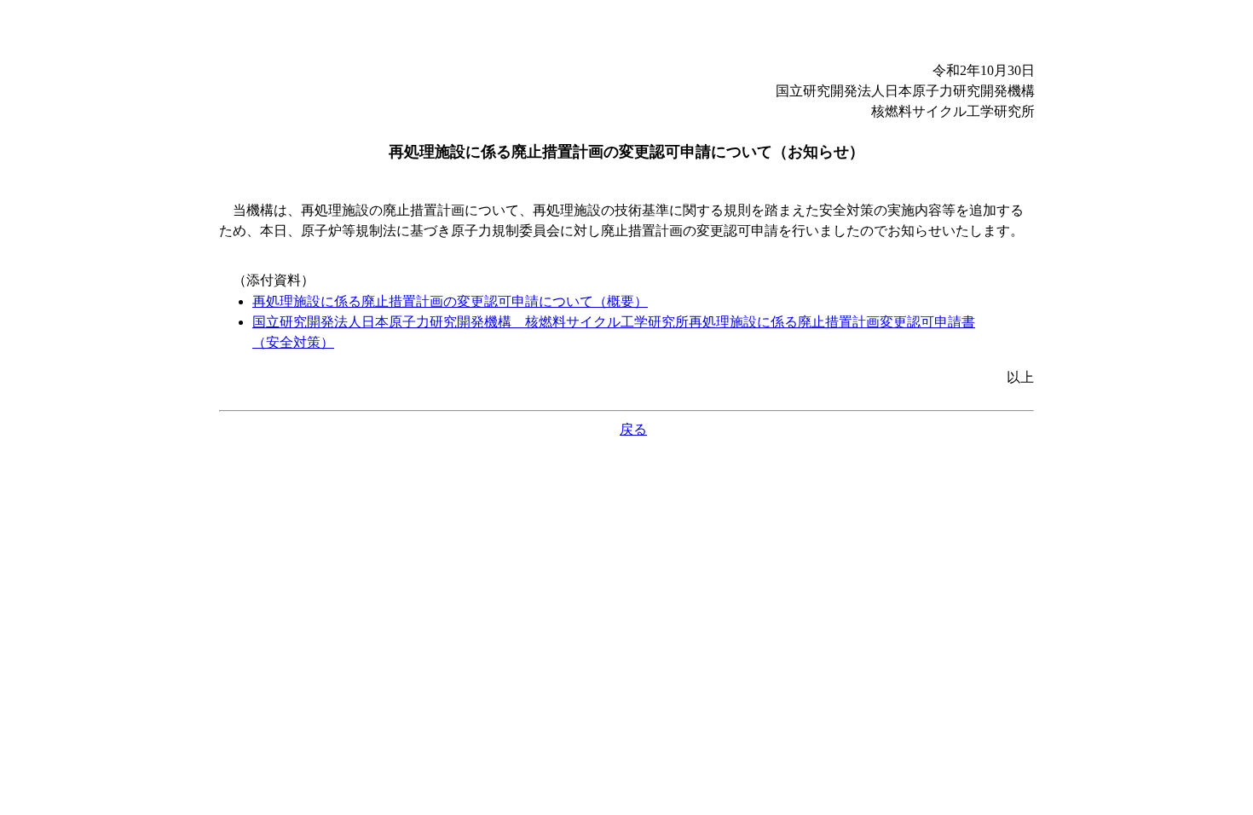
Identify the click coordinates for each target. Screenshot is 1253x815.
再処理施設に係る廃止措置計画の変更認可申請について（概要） (450, 301)
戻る (633, 429)
